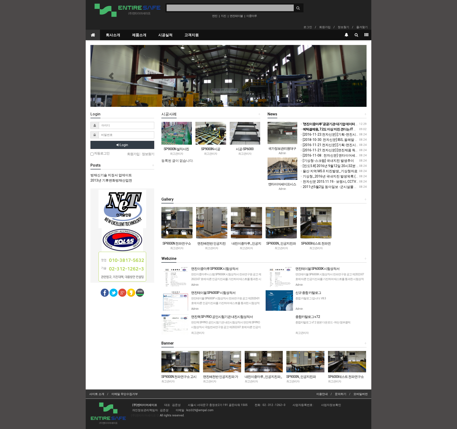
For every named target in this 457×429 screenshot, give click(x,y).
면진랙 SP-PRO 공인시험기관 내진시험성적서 (226, 326)
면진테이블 (236, 16)
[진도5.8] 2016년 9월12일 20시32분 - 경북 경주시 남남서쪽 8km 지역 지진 (357, 166)
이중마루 (251, 16)
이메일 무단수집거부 (124, 394)
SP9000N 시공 (210, 149)
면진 (214, 16)
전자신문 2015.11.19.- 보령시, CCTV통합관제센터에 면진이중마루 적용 (354, 181)
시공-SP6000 (244, 149)
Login (123, 145)
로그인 (307, 27)
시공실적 (165, 35)
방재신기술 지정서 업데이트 (111, 175)
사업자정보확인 (331, 405)
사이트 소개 (96, 394)
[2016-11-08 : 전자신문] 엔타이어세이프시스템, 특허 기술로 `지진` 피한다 (356, 155)
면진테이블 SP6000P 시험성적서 (225, 302)
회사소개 (113, 35)
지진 (223, 16)
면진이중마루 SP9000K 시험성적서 (226, 278)
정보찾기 (343, 27)
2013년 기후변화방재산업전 (111, 180)
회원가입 (325, 27)
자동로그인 (101, 153)
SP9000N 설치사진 (176, 149)
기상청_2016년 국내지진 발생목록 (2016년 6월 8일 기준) (344, 176)
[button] (111, 76)
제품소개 (139, 35)
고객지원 (191, 35)
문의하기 (340, 394)
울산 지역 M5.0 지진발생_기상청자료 (330, 171)
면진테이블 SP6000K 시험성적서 (329, 278)
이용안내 (322, 394)
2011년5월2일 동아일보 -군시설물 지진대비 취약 (338, 187)
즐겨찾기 (362, 27)
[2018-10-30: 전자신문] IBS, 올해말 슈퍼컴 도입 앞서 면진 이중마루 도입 (355, 140)
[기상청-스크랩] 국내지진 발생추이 (328, 161)
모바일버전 (360, 394)
